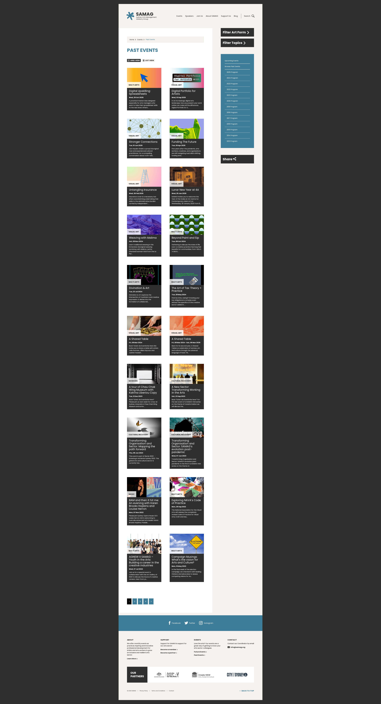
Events (179, 16)
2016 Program (232, 124)
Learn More (131, 659)
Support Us (226, 16)
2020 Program (232, 101)
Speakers (189, 16)
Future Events (199, 652)
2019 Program (232, 107)
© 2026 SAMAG (131, 691)
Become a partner (168, 653)
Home (131, 39)
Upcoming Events (231, 61)
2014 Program (232, 135)
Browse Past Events (232, 66)
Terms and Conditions (158, 691)
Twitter (191, 623)
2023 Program (232, 84)
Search (247, 16)
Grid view (135, 60)
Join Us (199, 16)
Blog (236, 16)
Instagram (208, 623)
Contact (171, 691)
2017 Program (232, 118)
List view (149, 60)
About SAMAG (212, 16)
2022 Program (232, 89)
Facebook (176, 623)
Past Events (199, 655)
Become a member (168, 649)
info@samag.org (238, 647)
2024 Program (232, 78)
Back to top (248, 691)
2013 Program (232, 141)
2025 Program (232, 72)
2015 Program (232, 130)
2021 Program (232, 95)
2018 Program (232, 112)
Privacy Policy (144, 691)
